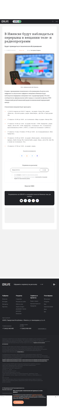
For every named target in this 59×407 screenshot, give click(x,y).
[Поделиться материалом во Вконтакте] (22, 155)
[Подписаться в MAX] (37, 200)
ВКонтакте (47, 299)
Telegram (46, 301)
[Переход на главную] (5, 21)
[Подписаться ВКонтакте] (29, 200)
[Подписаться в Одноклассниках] (33, 200)
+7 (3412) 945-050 (25, 328)
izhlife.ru (33, 396)
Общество (21, 50)
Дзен (45, 309)
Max (45, 304)
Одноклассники (48, 306)
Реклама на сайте (21, 301)
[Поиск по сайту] (52, 21)
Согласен (18, 402)
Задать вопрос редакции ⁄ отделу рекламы (21, 309)
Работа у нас (19, 304)
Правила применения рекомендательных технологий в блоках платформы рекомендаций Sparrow (25, 359)
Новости (4, 299)
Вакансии (18, 313)
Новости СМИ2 (29, 186)
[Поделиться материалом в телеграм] (32, 155)
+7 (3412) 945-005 (8, 328)
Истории (4, 301)
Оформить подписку (25, 284)
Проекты (4, 306)
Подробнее (26, 398)
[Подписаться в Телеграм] (25, 200)
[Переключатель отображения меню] (56, 21)
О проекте (19, 299)
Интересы (5, 304)
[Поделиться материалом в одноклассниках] (27, 155)
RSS (45, 311)
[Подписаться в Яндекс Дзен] (21, 200)
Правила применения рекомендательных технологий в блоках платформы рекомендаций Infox (24, 361)
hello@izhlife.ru (42, 328)
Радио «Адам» (34, 301)
